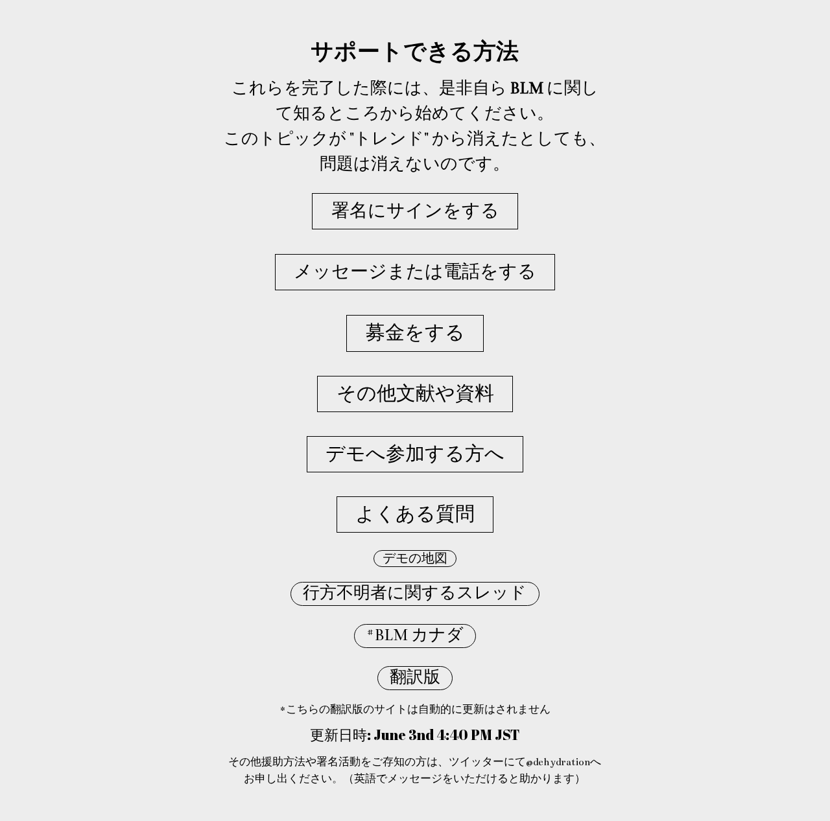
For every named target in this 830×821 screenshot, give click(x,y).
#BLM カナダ (415, 635)
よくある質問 (415, 514)
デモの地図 (415, 558)
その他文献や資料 (415, 394)
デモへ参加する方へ (415, 454)
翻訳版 (415, 677)
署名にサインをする (415, 211)
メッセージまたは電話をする (415, 272)
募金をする (415, 333)
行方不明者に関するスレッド (415, 593)
